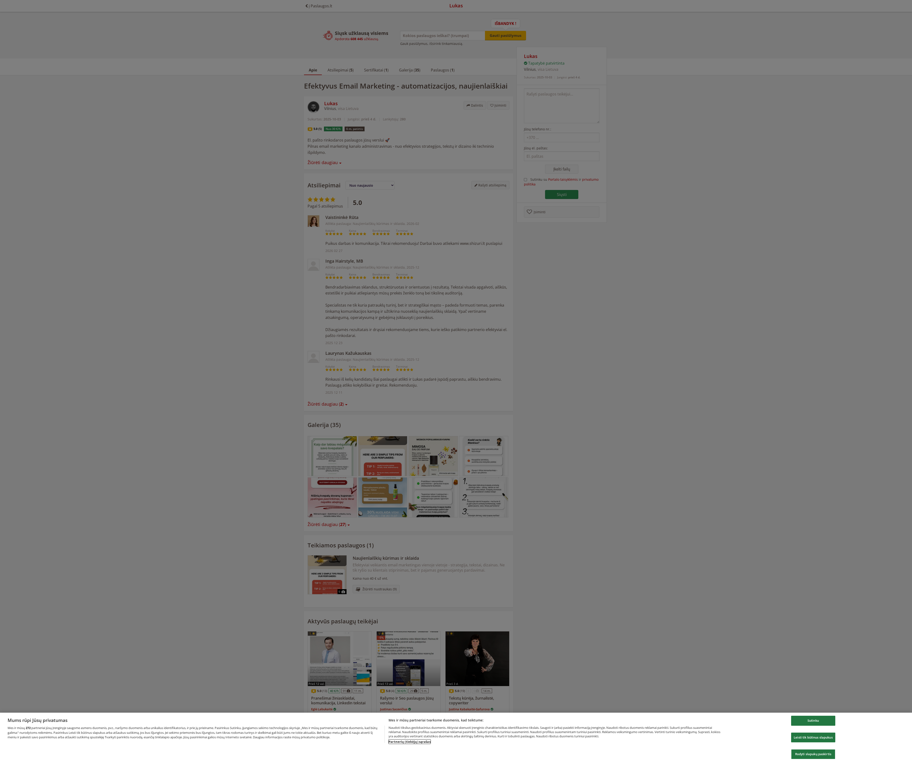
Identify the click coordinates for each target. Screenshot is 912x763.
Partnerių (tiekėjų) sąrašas (410, 741)
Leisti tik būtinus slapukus (813, 737)
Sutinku (813, 720)
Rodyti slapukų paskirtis (813, 754)
